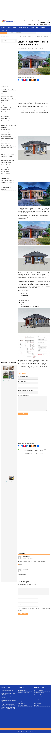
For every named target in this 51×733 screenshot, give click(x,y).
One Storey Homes (5, 152)
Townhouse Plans (5, 178)
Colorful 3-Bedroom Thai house (8, 707)
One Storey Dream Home (6, 147)
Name (19, 597)
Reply (20, 564)
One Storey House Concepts (7, 154)
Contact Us (42, 27)
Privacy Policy (4, 30)
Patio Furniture (37, 705)
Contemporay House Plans (7, 114)
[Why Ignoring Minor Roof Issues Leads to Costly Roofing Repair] (11, 373)
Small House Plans (5, 169)
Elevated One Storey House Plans (8, 123)
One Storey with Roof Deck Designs (7, 157)
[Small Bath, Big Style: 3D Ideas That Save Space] (11, 368)
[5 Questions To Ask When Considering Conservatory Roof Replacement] (11, 377)
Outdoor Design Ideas (6, 167)
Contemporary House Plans (23, 692)
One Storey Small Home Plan (8, 698)
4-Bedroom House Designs (7, 98)
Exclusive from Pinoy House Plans (9, 27)
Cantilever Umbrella (5, 109)
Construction (4, 111)
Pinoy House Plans (23, 48)
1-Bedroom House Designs (7, 89)
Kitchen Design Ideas (6, 136)
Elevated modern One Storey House (9, 705)
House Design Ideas (5, 129)
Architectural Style (5, 100)
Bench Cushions (37, 703)
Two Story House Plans (6, 185)
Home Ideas (4, 127)
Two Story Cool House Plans (7, 180)
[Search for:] (43, 32)
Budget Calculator (34, 27)
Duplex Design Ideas (5, 118)
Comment (20, 586)
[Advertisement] (25, 9)
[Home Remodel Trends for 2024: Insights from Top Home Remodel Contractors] (8, 531)
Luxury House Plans (5, 143)
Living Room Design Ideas (7, 138)
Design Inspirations (23, 27)
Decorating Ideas (5, 116)
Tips (2, 176)
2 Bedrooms (4, 91)
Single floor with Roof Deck (7, 703)
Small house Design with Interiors (8, 704)
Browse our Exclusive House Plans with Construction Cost (37, 22)
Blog (24, 36)
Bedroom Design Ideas (38, 690)
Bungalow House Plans (6, 105)
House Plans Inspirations (6, 132)
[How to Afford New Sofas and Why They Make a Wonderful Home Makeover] (5, 373)
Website (19, 604)
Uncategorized (4, 189)
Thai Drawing (23, 416)
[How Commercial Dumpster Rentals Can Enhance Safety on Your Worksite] (11, 478)
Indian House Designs (6, 134)
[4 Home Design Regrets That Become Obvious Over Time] (5, 368)
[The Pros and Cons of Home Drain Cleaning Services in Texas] (5, 430)
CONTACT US (22, 374)
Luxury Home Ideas (5, 140)
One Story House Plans (6, 162)
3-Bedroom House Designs (34, 48)
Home (35, 729)
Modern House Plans (6, 145)
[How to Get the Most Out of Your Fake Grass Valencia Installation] (5, 377)
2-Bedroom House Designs (7, 93)
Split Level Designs (5, 173)
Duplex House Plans (5, 120)
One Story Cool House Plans (7, 160)
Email (19, 600)
